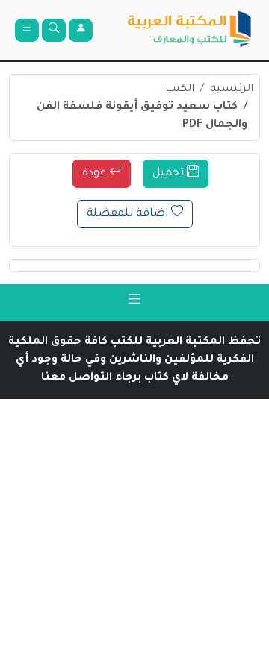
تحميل (169, 174)
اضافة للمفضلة (129, 214)
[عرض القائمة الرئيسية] (27, 30)
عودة (95, 174)
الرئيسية (231, 89)
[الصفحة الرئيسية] (190, 30)
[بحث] (54, 30)
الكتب (179, 89)
